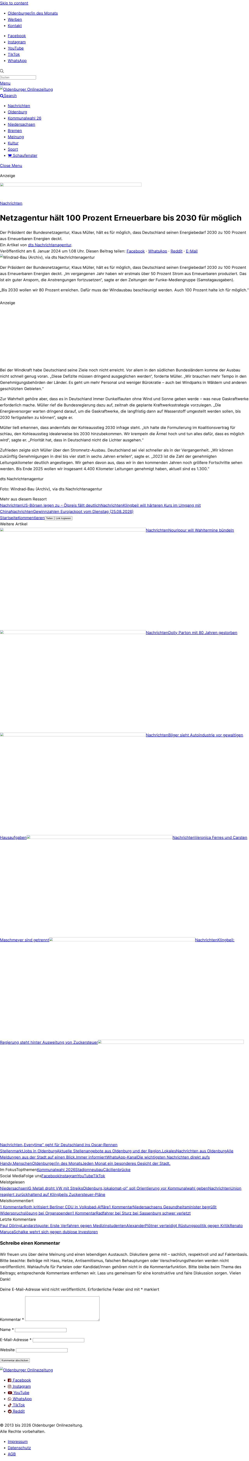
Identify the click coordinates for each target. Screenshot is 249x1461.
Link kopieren (63, 518)
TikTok (14, 54)
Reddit (176, 251)
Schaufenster (24, 155)
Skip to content (14, 3)
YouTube (16, 48)
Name (7, 1329)
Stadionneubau (89, 1169)
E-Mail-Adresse (16, 1339)
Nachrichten (19, 105)
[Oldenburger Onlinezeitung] (26, 1370)
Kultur (13, 143)
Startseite (9, 517)
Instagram (17, 42)
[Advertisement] (124, 336)
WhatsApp (17, 60)
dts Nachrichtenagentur (49, 245)
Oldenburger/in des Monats (33, 13)
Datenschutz (19, 1447)
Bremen (15, 130)
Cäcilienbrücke (117, 1169)
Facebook (17, 35)
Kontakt (15, 25)
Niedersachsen (21, 124)
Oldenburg (17, 112)
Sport (13, 149)
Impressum (18, 1441)
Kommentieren (31, 517)
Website (7, 1349)
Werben (15, 19)
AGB (12, 1454)
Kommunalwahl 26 (24, 118)
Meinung (16, 136)
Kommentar (12, 1319)
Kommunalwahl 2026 (56, 1169)
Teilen (49, 518)
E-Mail (192, 251)
